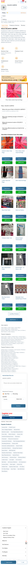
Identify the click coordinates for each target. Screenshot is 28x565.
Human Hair (4, 427)
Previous (4, 94)
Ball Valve (4, 462)
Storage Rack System (17, 448)
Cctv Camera (18, 459)
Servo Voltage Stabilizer (7, 429)
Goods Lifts (19, 464)
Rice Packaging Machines (19, 441)
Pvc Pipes (22, 466)
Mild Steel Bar (12, 450)
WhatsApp (22, 80)
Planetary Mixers (21, 457)
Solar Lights (12, 464)
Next (24, 94)
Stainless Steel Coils (13, 466)
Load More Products (14, 313)
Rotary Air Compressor (13, 438)
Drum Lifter (4, 434)
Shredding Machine (6, 443)
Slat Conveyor (5, 457)
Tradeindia (3, 421)
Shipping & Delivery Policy (8, 537)
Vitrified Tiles (4, 466)
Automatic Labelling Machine (8, 445)
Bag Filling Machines (6, 455)
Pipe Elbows (4, 471)
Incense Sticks (5, 464)
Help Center (5, 531)
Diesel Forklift (19, 445)
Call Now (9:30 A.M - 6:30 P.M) (10, 80)
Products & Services (14, 25)
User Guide (5, 533)
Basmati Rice (17, 429)
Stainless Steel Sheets (6, 452)
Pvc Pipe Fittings (5, 468)
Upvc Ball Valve (21, 468)
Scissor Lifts (19, 434)
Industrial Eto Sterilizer (7, 441)
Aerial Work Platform (6, 448)
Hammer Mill (15, 443)
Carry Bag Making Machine (17, 431)
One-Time (7, 393)
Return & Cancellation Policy (9, 535)
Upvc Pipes (13, 468)
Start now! (12, 417)
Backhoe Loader (5, 431)
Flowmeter (4, 438)
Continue (18, 405)
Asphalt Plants (16, 455)
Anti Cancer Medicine (12, 462)
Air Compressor (22, 462)
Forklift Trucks (12, 427)
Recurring (15, 393)
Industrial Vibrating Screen (7, 436)
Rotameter (17, 436)
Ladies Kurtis (4, 459)
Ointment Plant (13, 457)
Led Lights (11, 459)
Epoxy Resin (4, 450)
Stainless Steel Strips (17, 452)
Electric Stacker (12, 434)
